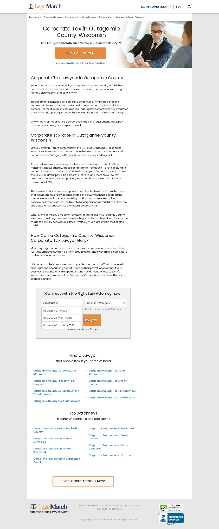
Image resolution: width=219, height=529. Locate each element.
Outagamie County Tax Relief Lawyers (111, 397)
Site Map (135, 505)
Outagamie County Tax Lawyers (80, 17)
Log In (180, 7)
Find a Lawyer (80, 53)
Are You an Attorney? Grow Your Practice (80, 63)
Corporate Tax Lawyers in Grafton (109, 455)
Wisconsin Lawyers (53, 17)
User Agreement (89, 505)
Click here (116, 309)
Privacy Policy (114, 505)
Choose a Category (98, 303)
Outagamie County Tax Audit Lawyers (56, 401)
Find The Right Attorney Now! (83, 481)
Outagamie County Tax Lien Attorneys (112, 391)
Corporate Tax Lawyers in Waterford (111, 428)
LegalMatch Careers (109, 509)
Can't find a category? (103, 309)
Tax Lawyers (35, 17)
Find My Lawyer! (83, 320)
